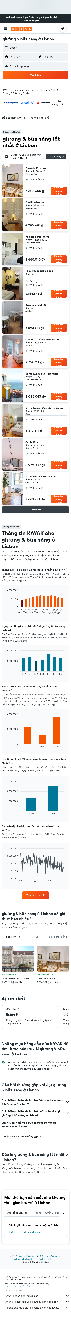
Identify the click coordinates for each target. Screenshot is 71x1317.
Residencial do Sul (36, 305)
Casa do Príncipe (35, 168)
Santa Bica (32, 442)
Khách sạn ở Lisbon (46, 1259)
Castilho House (34, 202)
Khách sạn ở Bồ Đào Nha (23, 1259)
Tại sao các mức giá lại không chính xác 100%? (32, 1307)
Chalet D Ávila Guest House (42, 339)
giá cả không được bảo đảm (17, 1286)
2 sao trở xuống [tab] (58, 936)
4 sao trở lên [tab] (13, 936)
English (35, 20)
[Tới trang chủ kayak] (21, 29)
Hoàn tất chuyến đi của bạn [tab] (48, 1212)
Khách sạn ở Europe (48, 1256)
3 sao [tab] (35, 936)
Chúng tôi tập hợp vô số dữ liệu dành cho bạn (31, 1301)
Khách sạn (31, 1256)
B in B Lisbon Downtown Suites (44, 407)
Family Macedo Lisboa (39, 270)
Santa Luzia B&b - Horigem (42, 373)
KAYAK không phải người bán (21, 1295)
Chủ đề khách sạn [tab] (17, 1212)
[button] (67, 19)
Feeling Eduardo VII (37, 236)
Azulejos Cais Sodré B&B (40, 476)
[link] (35, 895)
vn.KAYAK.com (16, 1256)
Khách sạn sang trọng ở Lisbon (24, 1232)
